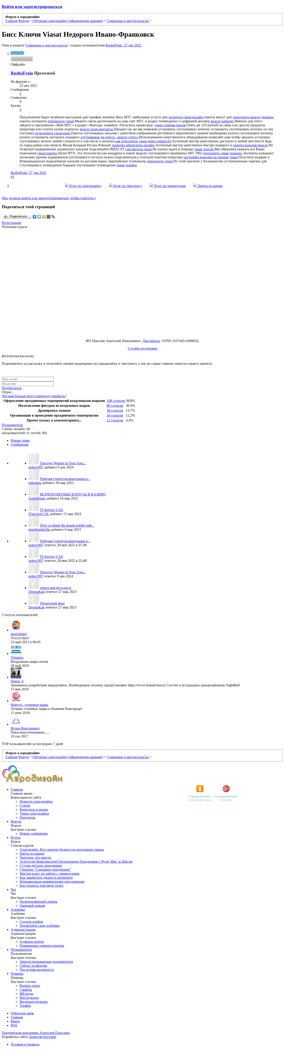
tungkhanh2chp (39, 529)
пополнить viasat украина (223, 153)
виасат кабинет (223, 121)
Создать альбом (31, 921)
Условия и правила (25, 1044)
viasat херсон (204, 149)
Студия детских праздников (41, 865)
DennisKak (36, 592)
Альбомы (18, 909)
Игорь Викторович (25, 728)
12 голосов (115, 420)
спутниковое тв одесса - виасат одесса (109, 137)
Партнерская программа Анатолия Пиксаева (36, 1033)
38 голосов (115, 410)
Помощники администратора (42, 945)
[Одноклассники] (44, 217)
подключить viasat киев (53, 133)
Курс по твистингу (127, 186)
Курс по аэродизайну (85, 186)
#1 (12, 177)
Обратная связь (22, 1013)
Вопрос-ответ (30, 986)
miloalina (34, 483)
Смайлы (26, 990)
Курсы (15, 837)
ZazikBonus (37, 498)
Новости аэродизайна (36, 801)
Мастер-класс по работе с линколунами (49, 873)
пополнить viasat (160, 161)
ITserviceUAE (38, 514)
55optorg (17, 657)
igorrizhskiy (19, 634)
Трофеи (25, 1006)
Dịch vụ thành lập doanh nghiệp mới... (67, 525)
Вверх (15, 1021)
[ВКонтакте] (34, 217)
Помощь (17, 973)
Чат (13, 889)
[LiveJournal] (53, 217)
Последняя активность (37, 969)
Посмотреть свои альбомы (40, 925)
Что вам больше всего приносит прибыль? (34, 396)
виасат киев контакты (97, 129)
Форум (16, 821)
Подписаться (11, 388)
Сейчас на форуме (33, 965)
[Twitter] (39, 217)
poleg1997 (35, 467)
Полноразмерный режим (38, 901)
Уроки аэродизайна (34, 813)
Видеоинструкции (34, 1002)
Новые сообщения (33, 833)
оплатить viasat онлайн (186, 117)
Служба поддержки (142, 348)
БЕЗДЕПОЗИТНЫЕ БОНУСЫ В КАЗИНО (73, 494)
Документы (151, 341)
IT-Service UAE (51, 510)
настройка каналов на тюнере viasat (210, 157)
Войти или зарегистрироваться (32, 6)
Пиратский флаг (52, 603)
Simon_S (17, 681)
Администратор (32, 941)
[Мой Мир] (48, 217)
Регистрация (11, 223)
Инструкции (29, 998)
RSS (14, 1025)
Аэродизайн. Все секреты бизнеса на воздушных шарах (62, 849)
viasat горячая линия (170, 125)
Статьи (25, 805)
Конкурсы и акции (34, 809)
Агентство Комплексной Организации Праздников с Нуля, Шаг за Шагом (76, 861)
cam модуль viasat (139, 149)
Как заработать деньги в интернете (46, 877)
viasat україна (126, 165)
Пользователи (12, 425)
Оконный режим (32, 905)
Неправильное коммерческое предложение (52, 881)
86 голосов (115, 405)
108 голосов (116, 401)
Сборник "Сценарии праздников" (45, 869)
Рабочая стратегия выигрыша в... (65, 479)
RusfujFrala (114, 45)
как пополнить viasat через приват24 (143, 141)
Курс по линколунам (169, 186)
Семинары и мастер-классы (46, 45)
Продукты (27, 817)
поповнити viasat (61, 121)
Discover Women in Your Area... (63, 463)
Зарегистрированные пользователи (46, 961)
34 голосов (115, 415)
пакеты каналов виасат (251, 145)
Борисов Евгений (42, 1037)
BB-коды (26, 994)
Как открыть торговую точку (42, 885)
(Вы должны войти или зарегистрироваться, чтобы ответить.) (49, 198)
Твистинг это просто (35, 857)
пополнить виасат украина (253, 117)
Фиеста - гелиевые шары (29, 705)
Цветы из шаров (209, 186)
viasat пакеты (47, 153)
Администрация (23, 929)
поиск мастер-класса (55, 588)
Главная (17, 789)
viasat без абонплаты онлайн (133, 145)
